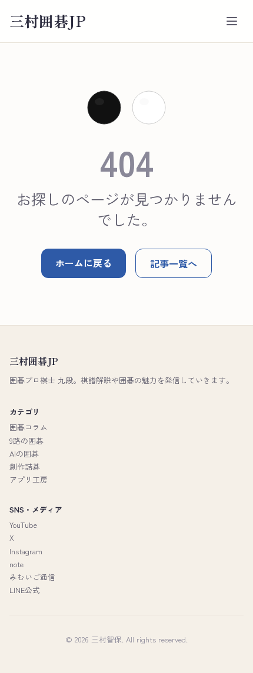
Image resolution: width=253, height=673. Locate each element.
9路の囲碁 (26, 440)
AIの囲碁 (24, 453)
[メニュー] (232, 21)
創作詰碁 (24, 466)
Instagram (25, 551)
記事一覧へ (173, 263)
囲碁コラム (28, 427)
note (16, 564)
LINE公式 (24, 589)
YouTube (23, 524)
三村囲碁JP (47, 21)
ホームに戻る (83, 263)
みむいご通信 (32, 576)
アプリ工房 (28, 479)
